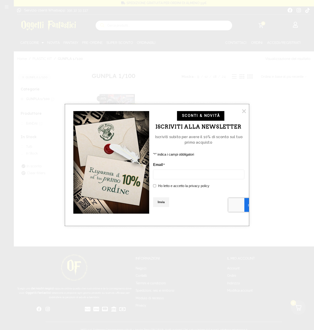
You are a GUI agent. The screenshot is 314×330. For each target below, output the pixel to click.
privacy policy (199, 185)
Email (159, 165)
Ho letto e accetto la (183, 185)
